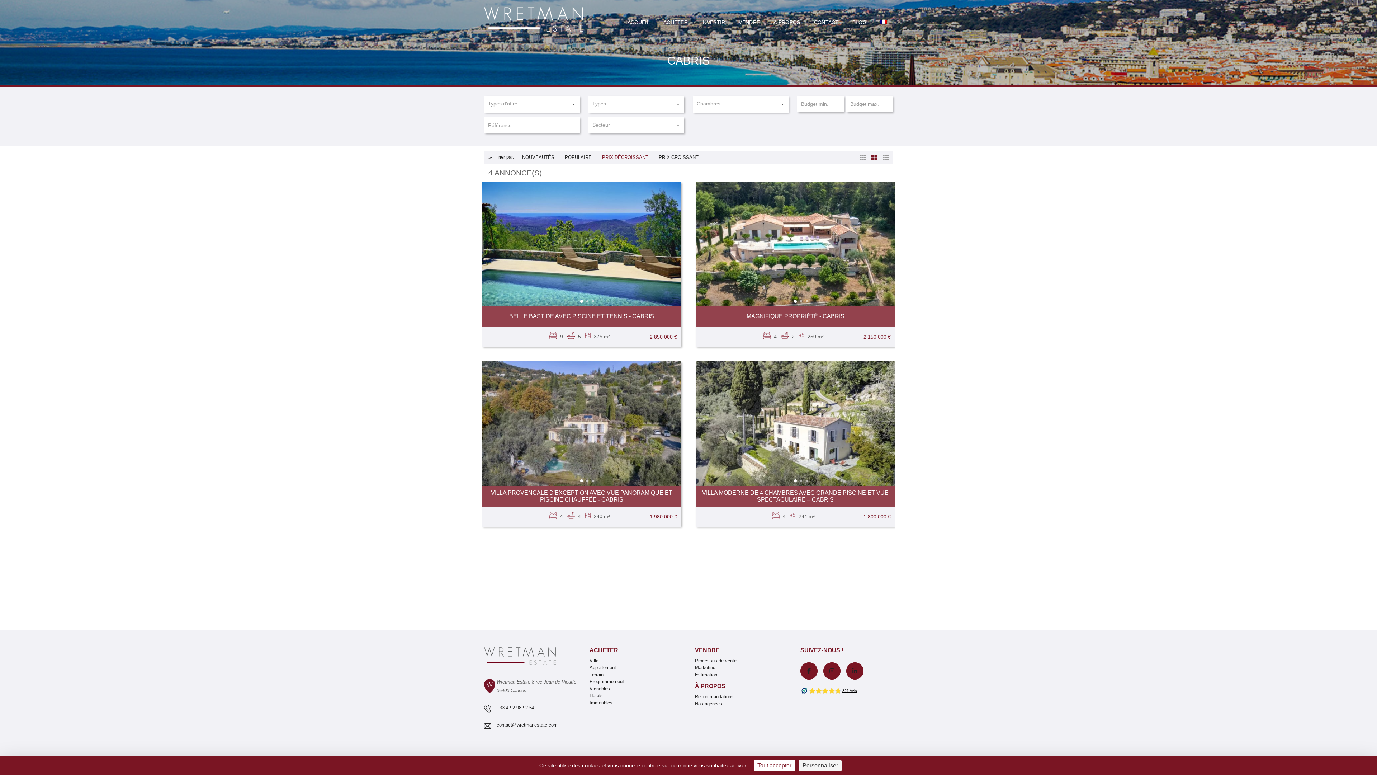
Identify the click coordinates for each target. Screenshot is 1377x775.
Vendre (749, 22)
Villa (594, 660)
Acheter (675, 22)
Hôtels (596, 695)
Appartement (603, 667)
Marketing (705, 667)
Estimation (706, 674)
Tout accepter (774, 765)
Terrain (597, 674)
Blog (859, 22)
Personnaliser (820, 765)
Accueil (639, 22)
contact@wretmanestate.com (527, 725)
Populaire (578, 157)
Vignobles (600, 688)
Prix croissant (679, 157)
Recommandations (714, 696)
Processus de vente (716, 660)
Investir (713, 22)
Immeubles (601, 702)
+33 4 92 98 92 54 (515, 707)
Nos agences (708, 703)
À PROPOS (786, 22)
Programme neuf (607, 681)
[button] (532, 104)
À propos (710, 686)
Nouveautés (538, 157)
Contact (826, 22)
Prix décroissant (625, 157)
